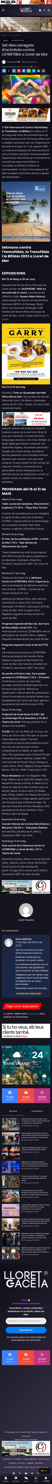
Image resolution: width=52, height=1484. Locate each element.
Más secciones (42, 1467)
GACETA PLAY (43, 1459)
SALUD (32, 1467)
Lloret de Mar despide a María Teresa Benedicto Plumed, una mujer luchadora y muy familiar (35, 1207)
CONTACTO (7, 1459)
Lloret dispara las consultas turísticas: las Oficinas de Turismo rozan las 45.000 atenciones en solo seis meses (35, 1193)
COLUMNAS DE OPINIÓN (13, 1467)
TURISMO (30, 1463)
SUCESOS (12, 1463)
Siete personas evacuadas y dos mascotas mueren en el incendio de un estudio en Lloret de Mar (35, 1121)
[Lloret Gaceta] (26, 10)
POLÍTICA (21, 1463)
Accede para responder (28, 993)
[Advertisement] (26, 1397)
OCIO (11, 35)
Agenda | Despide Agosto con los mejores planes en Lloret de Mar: (34, 1149)
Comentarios (37, 1111)
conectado (33, 1013)
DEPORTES (39, 1463)
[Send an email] (19, 62)
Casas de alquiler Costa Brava (26, 1440)
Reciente (13, 1111)
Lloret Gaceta (12, 62)
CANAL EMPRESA (30, 1459)
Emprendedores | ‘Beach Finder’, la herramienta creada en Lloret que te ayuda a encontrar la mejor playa (35, 1135)
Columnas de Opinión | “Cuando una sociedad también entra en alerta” (34, 1178)
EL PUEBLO (17, 1459)
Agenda (18, 35)
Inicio (5, 35)
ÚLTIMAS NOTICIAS (17, 40)
